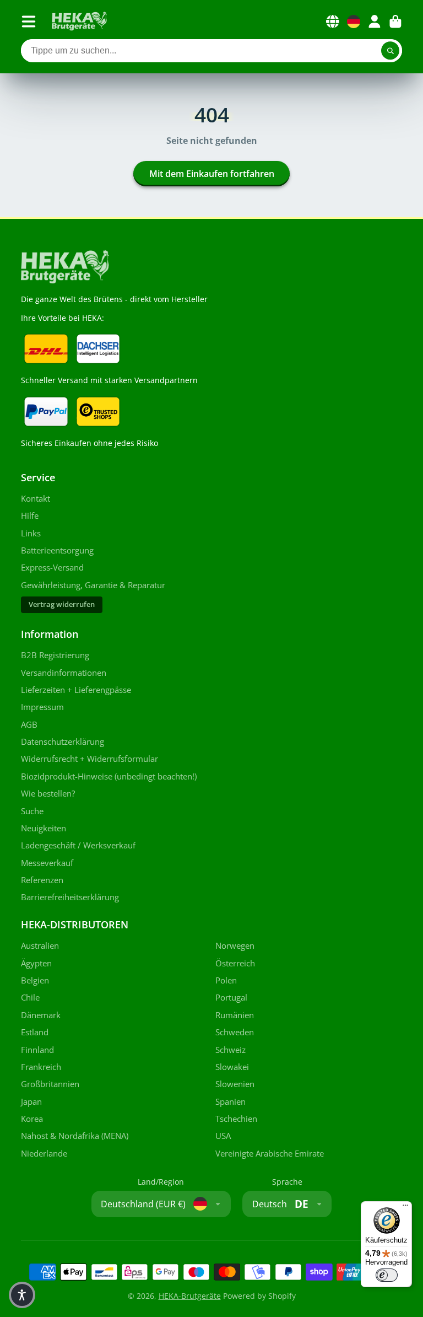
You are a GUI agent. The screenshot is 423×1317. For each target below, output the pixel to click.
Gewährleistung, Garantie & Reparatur (93, 585)
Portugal (231, 997)
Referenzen (42, 880)
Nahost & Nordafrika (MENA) (74, 1136)
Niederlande (44, 1153)
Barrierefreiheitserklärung (70, 897)
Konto (374, 21)
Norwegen (234, 946)
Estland (34, 1032)
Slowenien (234, 1084)
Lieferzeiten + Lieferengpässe (76, 690)
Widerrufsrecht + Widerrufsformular (89, 759)
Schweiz (230, 1050)
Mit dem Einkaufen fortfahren (211, 174)
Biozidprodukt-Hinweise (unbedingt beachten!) (109, 776)
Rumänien (234, 1015)
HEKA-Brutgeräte (190, 1296)
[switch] (387, 1275)
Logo (79, 21)
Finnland (37, 1050)
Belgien (35, 980)
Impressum (42, 707)
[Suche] (390, 50)
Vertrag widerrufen (62, 604)
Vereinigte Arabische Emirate (269, 1153)
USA (223, 1136)
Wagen (395, 21)
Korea (32, 1119)
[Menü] (405, 1207)
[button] (22, 1295)
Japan (31, 1102)
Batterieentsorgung (57, 550)
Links (31, 533)
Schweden (234, 1032)
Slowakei (232, 1067)
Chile (30, 997)
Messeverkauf (47, 863)
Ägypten (36, 963)
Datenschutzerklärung (62, 742)
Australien (40, 946)
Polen (226, 980)
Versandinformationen (63, 673)
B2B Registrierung (55, 655)
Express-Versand (52, 567)
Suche (32, 811)
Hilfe (30, 516)
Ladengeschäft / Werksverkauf (78, 845)
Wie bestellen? (48, 793)
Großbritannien (50, 1084)
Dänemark (41, 1015)
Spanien (230, 1102)
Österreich (235, 963)
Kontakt (35, 498)
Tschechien (236, 1119)
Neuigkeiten (43, 828)
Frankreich (41, 1067)
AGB (29, 724)
